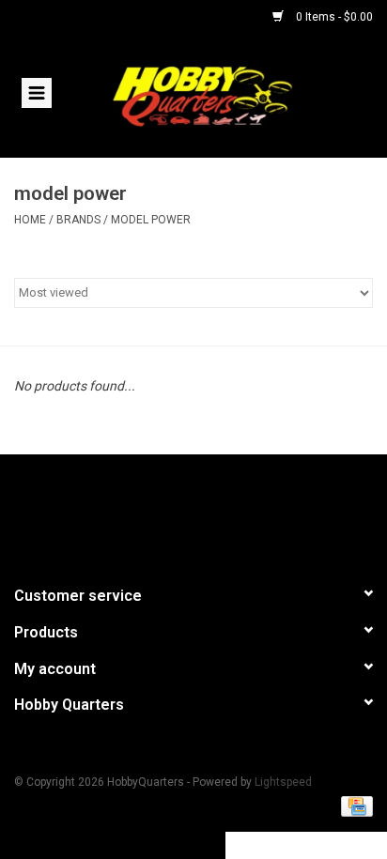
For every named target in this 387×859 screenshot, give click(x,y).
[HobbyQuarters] (230, 94)
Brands (78, 219)
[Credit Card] (353, 805)
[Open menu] (36, 92)
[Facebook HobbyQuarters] (161, 512)
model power (151, 219)
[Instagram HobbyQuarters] (226, 512)
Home (30, 219)
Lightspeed (283, 782)
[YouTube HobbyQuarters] (193, 512)
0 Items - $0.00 (333, 16)
